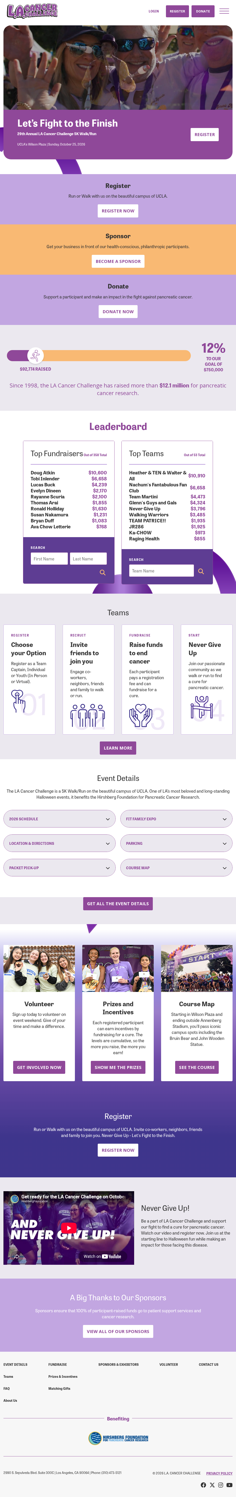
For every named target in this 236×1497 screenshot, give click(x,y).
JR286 (136, 526)
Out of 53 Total (194, 454)
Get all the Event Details (118, 903)
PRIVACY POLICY (219, 1473)
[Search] (102, 572)
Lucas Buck (43, 484)
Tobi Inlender (45, 478)
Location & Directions (31, 843)
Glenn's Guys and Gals (153, 502)
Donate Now (118, 311)
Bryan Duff (42, 520)
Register (177, 11)
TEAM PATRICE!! (147, 520)
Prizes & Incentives (62, 1376)
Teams (8, 1376)
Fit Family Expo (141, 818)
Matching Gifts (59, 1388)
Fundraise (57, 1364)
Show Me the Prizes (118, 1067)
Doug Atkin (43, 472)
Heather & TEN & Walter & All (157, 475)
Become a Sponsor (118, 261)
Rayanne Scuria (48, 496)
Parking (134, 843)
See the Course (197, 1067)
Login (154, 11)
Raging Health (144, 538)
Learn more (118, 748)
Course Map (138, 867)
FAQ (6, 1388)
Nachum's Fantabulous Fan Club (158, 487)
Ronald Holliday (47, 508)
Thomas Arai (44, 502)
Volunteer (168, 1364)
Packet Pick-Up (24, 867)
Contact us (208, 1364)
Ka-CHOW (140, 532)
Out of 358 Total (95, 454)
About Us (10, 1400)
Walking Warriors (148, 514)
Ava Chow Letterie (51, 526)
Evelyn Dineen (46, 490)
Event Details (15, 1364)
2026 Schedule (23, 818)
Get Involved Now (39, 1067)
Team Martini (143, 496)
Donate (203, 11)
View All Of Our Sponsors (118, 1331)
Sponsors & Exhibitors (118, 1364)
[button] (224, 11)
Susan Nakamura (49, 514)
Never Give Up (144, 508)
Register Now (118, 211)
